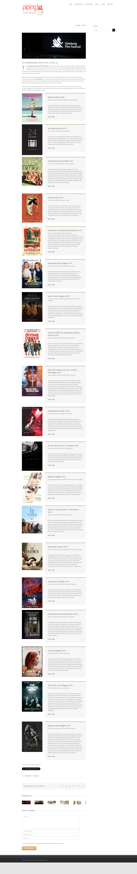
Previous (78, 25)
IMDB (49, 117)
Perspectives (29, 775)
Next (83, 25)
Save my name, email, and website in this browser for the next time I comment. (44, 843)
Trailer (53, 117)
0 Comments (36, 775)
